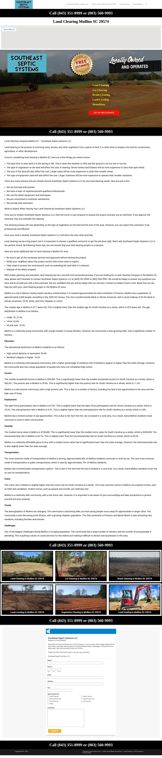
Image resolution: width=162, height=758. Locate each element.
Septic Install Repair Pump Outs (112, 751)
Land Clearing (128, 751)
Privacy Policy (87, 753)
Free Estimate (138, 751)
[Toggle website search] (146, 4)
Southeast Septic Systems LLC (92, 751)
